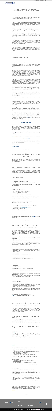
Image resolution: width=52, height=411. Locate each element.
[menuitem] (28, 3)
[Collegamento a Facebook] (44, 0)
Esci (38, 409)
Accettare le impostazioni (33, 409)
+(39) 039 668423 (36, 0)
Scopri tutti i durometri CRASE (26, 138)
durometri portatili (28, 117)
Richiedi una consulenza (15, 146)
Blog (26, 7)
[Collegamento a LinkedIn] (46, 0)
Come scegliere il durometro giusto (26, 122)
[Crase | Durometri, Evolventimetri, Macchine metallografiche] (10, 3)
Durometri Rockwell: (15, 132)
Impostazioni (42, 409)
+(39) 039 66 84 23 (20, 405)
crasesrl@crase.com (42, 0)
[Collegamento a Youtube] (45, 0)
